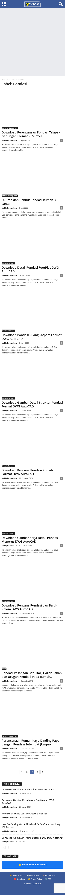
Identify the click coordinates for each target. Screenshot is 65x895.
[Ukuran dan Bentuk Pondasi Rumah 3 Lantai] (32, 177)
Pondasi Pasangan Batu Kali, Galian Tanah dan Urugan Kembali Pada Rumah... (32, 675)
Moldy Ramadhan (9, 140)
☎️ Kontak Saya (49, 875)
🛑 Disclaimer (19, 879)
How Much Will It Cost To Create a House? (24, 813)
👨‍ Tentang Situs (16, 875)
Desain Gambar (8, 263)
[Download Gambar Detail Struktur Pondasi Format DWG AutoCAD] (32, 379)
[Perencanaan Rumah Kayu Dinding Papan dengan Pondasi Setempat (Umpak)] (32, 717)
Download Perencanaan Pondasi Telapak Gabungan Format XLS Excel (31, 134)
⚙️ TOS (48, 879)
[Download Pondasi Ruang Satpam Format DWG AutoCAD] (32, 312)
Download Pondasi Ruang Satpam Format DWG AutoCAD (32, 337)
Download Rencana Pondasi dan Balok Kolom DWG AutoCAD (29, 607)
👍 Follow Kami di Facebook (32, 864)
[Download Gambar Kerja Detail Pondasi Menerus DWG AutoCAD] (32, 515)
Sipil (4, 669)
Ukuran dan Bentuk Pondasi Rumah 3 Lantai (29, 202)
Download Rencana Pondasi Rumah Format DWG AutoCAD (27, 472)
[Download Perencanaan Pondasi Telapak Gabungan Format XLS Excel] (32, 109)
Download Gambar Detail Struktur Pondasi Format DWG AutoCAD (32, 404)
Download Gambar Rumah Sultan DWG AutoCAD (27, 789)
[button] (60, 4)
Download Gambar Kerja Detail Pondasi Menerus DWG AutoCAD (30, 540)
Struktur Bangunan (9, 128)
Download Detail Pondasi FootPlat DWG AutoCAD (30, 269)
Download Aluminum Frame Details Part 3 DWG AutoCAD (32, 837)
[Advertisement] (32, 42)
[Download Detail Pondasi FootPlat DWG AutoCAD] (32, 244)
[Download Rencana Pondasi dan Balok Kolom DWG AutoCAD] (32, 582)
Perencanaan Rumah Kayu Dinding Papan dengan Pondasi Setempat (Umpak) (31, 742)
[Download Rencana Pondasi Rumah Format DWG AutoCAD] (32, 447)
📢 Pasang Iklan (33, 875)
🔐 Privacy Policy (35, 879)
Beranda (5, 79)
